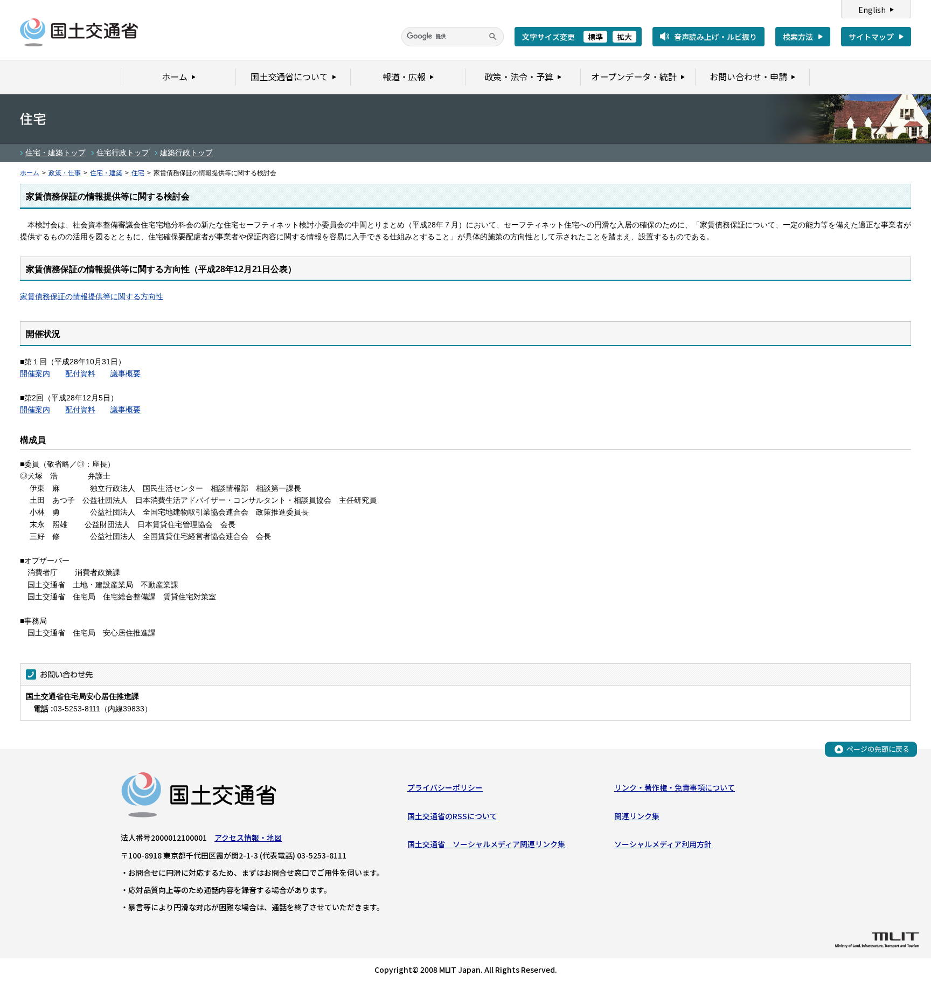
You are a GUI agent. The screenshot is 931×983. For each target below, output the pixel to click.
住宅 (137, 173)
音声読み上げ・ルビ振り (715, 36)
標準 (595, 36)
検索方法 (798, 36)
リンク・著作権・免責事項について (674, 787)
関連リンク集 (636, 816)
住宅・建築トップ (55, 152)
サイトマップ (871, 36)
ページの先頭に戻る (877, 749)
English (872, 9)
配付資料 (80, 373)
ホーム (29, 173)
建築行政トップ (186, 152)
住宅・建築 (106, 173)
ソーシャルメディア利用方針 (663, 844)
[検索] (493, 36)
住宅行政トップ (122, 152)
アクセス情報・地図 (248, 837)
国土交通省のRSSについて (452, 816)
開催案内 (35, 373)
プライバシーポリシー (445, 787)
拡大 (624, 36)
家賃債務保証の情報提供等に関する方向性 (91, 296)
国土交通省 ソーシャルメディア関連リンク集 (486, 844)
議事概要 (125, 373)
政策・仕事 (64, 173)
